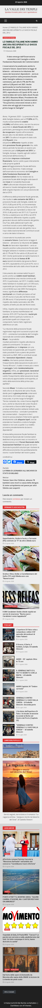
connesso (16, 499)
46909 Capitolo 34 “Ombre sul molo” (9, 689)
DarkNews (14, 1005)
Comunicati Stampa (9, 38)
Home (5, 27)
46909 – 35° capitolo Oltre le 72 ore (9, 662)
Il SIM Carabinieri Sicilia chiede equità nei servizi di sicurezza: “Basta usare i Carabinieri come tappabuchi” (21, 596)
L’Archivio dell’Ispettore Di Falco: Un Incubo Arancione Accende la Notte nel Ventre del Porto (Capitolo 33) (9, 716)
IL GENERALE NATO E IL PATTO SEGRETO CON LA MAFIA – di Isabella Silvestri (9, 675)
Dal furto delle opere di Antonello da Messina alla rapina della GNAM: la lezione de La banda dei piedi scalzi (21, 959)
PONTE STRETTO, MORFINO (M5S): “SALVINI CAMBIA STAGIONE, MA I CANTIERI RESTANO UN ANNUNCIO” (21, 881)
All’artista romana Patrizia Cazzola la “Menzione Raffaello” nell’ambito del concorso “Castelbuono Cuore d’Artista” (21, 844)
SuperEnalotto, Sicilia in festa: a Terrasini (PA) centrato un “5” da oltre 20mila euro (21, 523)
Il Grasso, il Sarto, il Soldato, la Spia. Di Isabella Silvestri (9, 648)
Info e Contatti (9, 992)
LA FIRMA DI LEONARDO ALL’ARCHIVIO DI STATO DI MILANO (20, 470)
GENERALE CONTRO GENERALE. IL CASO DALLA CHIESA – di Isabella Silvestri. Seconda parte (9, 703)
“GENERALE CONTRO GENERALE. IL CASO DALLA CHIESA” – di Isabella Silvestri (9, 730)
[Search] (36, 21)
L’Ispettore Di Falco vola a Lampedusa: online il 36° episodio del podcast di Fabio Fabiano (9, 635)
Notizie (7, 969)
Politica (7, 891)
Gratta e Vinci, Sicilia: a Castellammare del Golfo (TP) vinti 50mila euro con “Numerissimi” (21, 558)
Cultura (7, 854)
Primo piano (14, 969)
